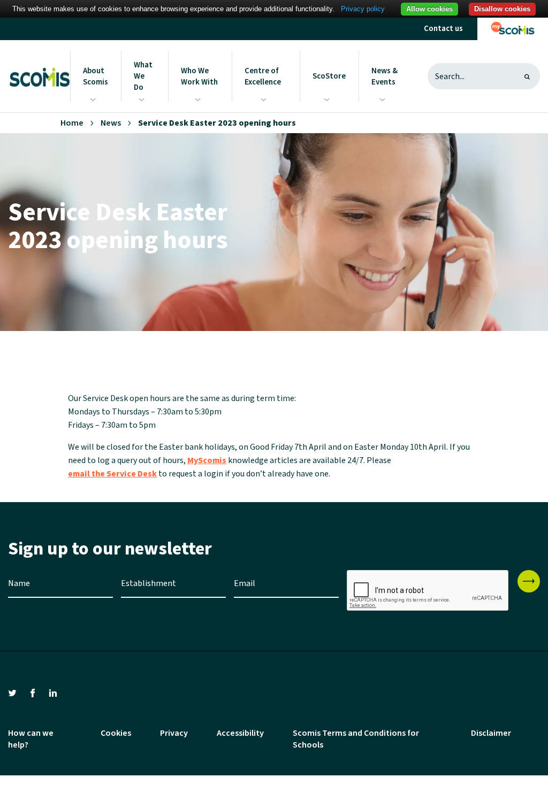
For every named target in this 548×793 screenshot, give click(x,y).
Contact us (443, 28)
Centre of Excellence (263, 76)
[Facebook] (32, 692)
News (111, 123)
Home (71, 123)
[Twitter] (12, 692)
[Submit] (528, 581)
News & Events (384, 76)
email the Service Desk (112, 474)
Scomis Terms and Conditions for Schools (356, 739)
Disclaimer (491, 733)
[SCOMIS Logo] (39, 76)
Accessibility (240, 733)
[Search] (527, 76)
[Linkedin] (53, 692)
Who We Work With (199, 76)
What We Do (143, 76)
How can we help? (31, 739)
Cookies (116, 733)
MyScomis (206, 460)
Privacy (174, 733)
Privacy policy (363, 9)
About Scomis (95, 76)
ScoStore (329, 76)
